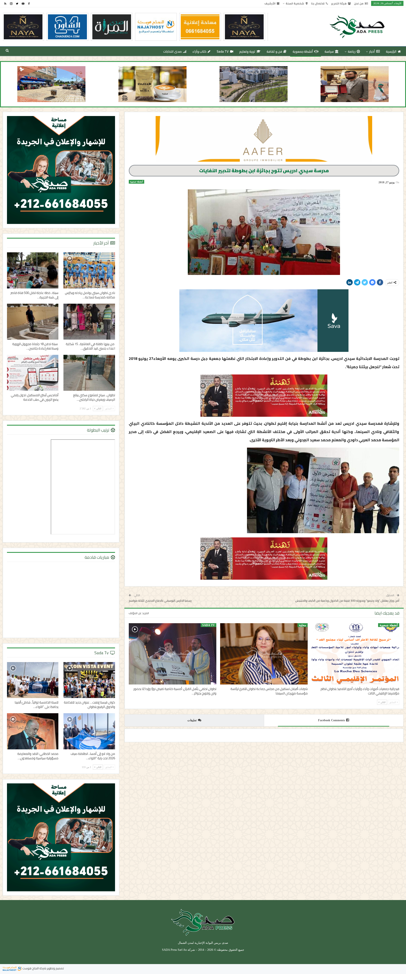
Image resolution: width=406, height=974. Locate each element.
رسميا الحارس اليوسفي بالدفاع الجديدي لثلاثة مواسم (160, 600)
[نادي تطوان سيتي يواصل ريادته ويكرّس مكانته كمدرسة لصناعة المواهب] (89, 270)
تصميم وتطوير (55, 968)
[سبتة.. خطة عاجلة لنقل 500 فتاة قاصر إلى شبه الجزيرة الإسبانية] (33, 270)
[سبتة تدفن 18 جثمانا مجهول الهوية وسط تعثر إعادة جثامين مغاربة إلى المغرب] (33, 322)
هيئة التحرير (339, 3)
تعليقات (192, 720)
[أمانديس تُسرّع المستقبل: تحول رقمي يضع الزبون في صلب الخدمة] (33, 373)
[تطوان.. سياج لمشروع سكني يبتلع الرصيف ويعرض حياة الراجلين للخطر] (89, 373)
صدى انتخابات (172, 51)
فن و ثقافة (274, 51)
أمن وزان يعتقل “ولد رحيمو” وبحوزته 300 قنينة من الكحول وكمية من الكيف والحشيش (347, 600)
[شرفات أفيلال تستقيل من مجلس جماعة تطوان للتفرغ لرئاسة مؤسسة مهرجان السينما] (264, 653)
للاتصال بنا (318, 3)
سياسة (329, 51)
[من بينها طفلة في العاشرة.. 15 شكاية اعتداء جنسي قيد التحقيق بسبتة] (89, 322)
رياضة (351, 51)
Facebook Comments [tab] (331, 720)
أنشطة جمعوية (303, 51)
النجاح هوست (30, 968)
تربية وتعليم (247, 51)
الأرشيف (270, 3)
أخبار (372, 51)
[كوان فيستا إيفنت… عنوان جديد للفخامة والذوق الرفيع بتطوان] (89, 680)
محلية (302, 625)
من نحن (358, 3)
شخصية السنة (295, 3)
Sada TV (223, 51)
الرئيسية (391, 51)
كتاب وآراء (199, 51)
